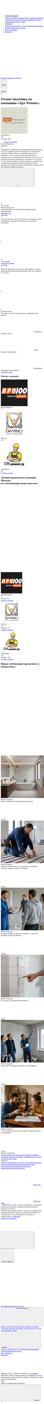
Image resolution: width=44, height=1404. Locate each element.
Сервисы (9, 24)
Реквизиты (21, 1168)
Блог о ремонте (6, 1353)
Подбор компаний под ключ (15, 28)
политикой (16, 1216)
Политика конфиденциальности (16, 1167)
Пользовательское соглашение (12, 1166)
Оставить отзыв (6, 372)
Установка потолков (12, 20)
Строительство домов (17, 22)
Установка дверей (27, 20)
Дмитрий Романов (7, 263)
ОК (3, 1381)
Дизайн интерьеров (36, 18)
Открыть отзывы (7, 600)
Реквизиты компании (8, 1218)
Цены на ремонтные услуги (15, 26)
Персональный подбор (26, 1164)
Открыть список (7, 473)
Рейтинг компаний (12, 16)
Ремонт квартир (11, 18)
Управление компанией (34, 26)
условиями (34, 1373)
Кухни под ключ (35, 1157)
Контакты (8, 32)
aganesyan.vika (6, 213)
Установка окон (23, 18)
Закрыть (37, 1400)
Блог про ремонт (11, 30)
